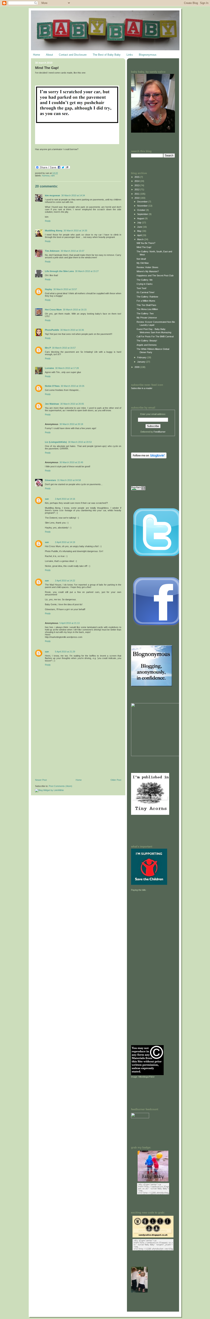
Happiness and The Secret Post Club (155, 275)
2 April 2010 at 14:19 (65, 542)
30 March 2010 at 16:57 (64, 348)
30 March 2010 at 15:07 (72, 251)
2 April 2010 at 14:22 (65, 580)
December (142, 201)
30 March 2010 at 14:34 (73, 195)
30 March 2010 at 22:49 (71, 462)
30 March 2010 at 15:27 (87, 271)
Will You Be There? (146, 243)
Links (130, 54)
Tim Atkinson (52, 251)
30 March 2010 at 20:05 (72, 404)
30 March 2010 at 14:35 (75, 230)
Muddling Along (53, 230)
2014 (137, 181)
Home (36, 54)
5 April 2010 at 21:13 (69, 623)
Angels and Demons (147, 345)
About (49, 54)
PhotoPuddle (52, 330)
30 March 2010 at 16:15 (75, 309)
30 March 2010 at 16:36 (72, 330)
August (141, 218)
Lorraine (49, 368)
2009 (137, 367)
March (140, 239)
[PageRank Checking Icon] (138, 489)
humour (45, 175)
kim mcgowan (52, 195)
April (139, 235)
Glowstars (50, 480)
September (143, 214)
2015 (137, 177)
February (142, 357)
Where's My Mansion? (148, 271)
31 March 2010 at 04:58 (69, 480)
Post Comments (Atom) (60, 786)
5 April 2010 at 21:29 (65, 651)
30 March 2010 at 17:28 (67, 368)
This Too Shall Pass (146, 305)
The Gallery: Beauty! (147, 340)
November (142, 205)
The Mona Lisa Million (147, 309)
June (140, 227)
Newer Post (41, 780)
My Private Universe (147, 317)
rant (53, 175)
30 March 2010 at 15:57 (65, 289)
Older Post (116, 780)
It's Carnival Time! (145, 292)
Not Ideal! (141, 259)
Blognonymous (147, 54)
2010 (137, 198)
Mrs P (48, 348)
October (141, 210)
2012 (137, 189)
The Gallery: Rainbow (147, 296)
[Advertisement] (66, 750)
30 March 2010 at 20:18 (71, 424)
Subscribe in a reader (141, 388)
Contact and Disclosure (73, 54)
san (47, 499)
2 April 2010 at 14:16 (65, 499)
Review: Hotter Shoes (147, 267)
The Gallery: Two (145, 313)
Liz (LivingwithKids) (56, 442)
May (139, 231)
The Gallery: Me (145, 280)
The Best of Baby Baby (107, 54)
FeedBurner (159, 431)
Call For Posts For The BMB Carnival (155, 336)
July (139, 222)
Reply (48, 221)
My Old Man (143, 263)
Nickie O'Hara (52, 386)
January (141, 361)
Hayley (48, 289)
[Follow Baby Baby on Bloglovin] (149, 457)
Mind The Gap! (47, 68)
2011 (137, 194)
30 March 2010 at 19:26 (72, 386)
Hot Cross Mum (53, 309)
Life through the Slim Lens (59, 271)
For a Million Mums (146, 301)
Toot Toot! (141, 288)
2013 (137, 185)
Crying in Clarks (145, 284)
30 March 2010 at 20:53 (80, 442)
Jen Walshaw (52, 404)
